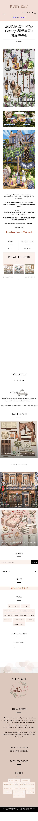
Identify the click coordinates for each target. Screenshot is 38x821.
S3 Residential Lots (27, 610)
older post (29, 277)
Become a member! (19, 17)
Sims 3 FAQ (7, 619)
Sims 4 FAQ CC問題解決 (19, 751)
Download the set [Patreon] (19, 232)
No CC (17, 606)
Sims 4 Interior (19, 624)
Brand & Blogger (12, 809)
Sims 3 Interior (19, 619)
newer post (9, 277)
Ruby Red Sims (12, 808)
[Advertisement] (19, 345)
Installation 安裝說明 (19, 588)
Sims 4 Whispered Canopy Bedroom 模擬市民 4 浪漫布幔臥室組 (19, 455)
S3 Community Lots (11, 610)
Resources (25, 606)
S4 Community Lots (11, 615)
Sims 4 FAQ (30, 619)
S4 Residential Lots (27, 615)
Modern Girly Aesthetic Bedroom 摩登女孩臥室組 (19, 543)
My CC (10, 248)
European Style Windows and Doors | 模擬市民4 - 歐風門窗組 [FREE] (19, 505)
